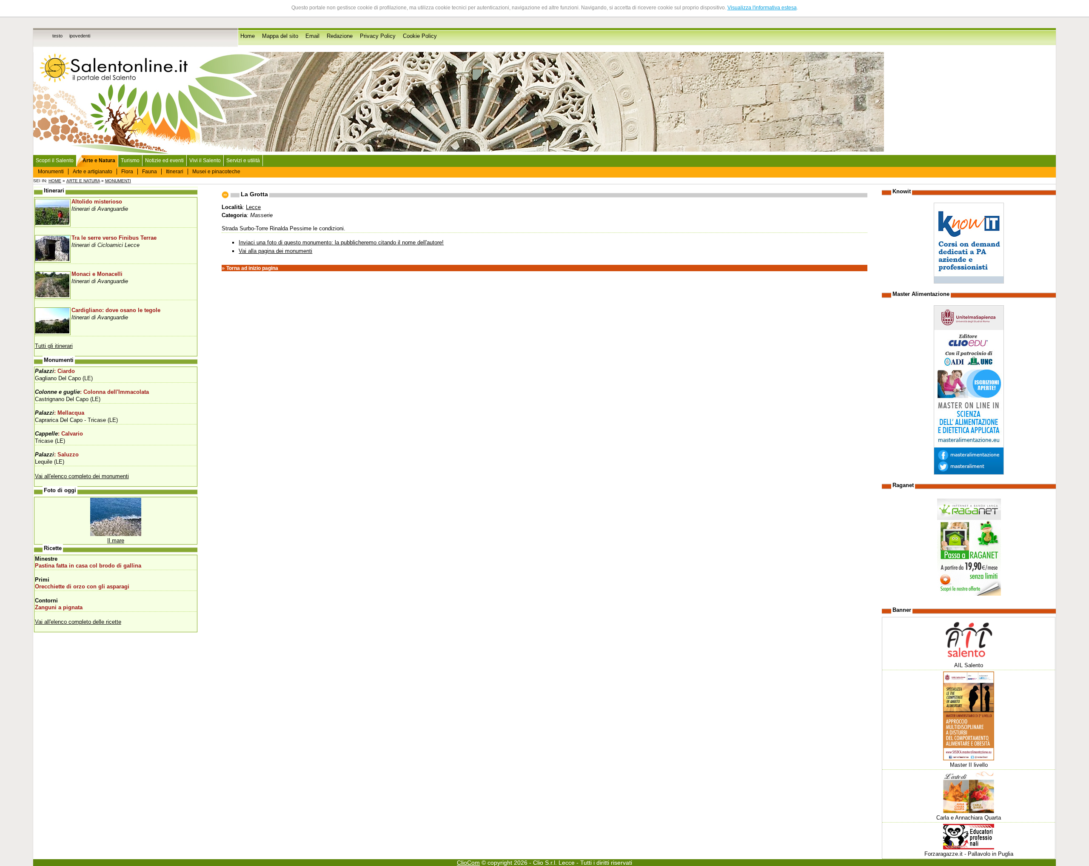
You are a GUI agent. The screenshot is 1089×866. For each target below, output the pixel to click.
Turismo (130, 160)
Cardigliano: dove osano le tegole (115, 310)
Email (312, 36)
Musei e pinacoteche (216, 172)
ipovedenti (79, 35)
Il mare (115, 540)
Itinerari (174, 172)
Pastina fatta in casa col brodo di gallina (88, 566)
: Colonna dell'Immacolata (92, 392)
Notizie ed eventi (164, 160)
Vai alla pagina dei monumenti (275, 251)
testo (57, 35)
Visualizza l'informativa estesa (762, 8)
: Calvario (59, 434)
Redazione (340, 36)
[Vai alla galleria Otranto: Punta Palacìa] (115, 534)
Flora (127, 172)
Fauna (149, 172)
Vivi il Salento (205, 160)
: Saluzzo (57, 455)
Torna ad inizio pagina (252, 268)
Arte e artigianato (92, 172)
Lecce (253, 207)
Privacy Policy (378, 36)
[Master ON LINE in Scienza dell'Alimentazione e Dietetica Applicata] (969, 473)
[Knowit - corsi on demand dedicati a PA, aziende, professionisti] (969, 281)
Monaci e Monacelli (97, 274)
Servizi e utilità (243, 160)
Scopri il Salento (55, 160)
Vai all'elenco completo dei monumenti (82, 476)
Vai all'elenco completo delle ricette (78, 622)
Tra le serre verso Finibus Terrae (114, 238)
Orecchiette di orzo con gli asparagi (82, 587)
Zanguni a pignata (59, 608)
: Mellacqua (59, 413)
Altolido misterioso (96, 202)
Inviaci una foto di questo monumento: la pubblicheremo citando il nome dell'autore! (341, 242)
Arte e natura (83, 180)
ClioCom (468, 862)
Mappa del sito (280, 36)
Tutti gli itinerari (54, 346)
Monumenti (51, 172)
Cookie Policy (420, 36)
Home (247, 36)
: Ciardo (55, 371)
